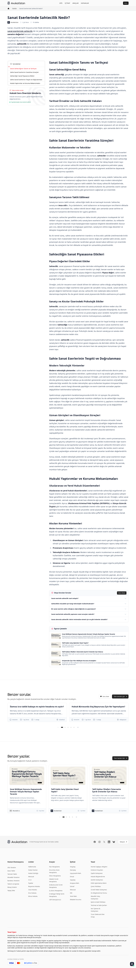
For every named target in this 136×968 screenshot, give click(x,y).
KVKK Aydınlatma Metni (99, 883)
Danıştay (73, 870)
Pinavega (36, 842)
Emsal (72, 876)
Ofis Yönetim (11, 867)
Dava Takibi (11, 871)
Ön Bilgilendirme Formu (99, 893)
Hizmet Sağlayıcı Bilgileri (99, 867)
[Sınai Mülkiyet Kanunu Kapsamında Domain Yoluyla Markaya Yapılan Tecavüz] (27, 776)
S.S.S (29, 880)
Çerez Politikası (96, 886)
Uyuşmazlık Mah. (75, 873)
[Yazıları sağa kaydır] (76, 817)
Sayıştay (72, 880)
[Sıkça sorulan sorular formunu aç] (132, 964)
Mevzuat (31, 876)
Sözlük (14, 8)
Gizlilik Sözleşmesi (97, 880)
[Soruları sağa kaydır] (77, 727)
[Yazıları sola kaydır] (59, 817)
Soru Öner (121, 593)
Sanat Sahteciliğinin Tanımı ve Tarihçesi (23, 69)
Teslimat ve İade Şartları (99, 905)
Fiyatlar (30, 883)
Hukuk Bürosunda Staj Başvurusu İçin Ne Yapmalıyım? (98, 706)
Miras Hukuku (33, 896)
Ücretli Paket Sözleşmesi (99, 890)
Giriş (125, 3)
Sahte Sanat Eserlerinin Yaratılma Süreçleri (24, 72)
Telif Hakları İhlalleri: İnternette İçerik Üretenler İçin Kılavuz (106, 790)
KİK (71, 893)
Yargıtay (72, 867)
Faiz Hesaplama (54, 867)
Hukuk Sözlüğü (33, 873)
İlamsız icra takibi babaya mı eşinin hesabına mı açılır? (37, 706)
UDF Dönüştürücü (55, 900)
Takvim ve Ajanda (13, 884)
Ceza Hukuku (32, 890)
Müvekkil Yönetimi (13, 877)
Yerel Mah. (73, 896)
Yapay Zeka (11, 890)
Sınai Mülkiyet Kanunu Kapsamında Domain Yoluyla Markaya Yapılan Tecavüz (26, 791)
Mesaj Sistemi (12, 887)
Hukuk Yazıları (33, 870)
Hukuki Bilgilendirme (98, 876)
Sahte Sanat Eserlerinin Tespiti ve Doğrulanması (26, 80)
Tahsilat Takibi (12, 874)
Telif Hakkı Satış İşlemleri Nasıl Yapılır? (65, 790)
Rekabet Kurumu (75, 899)
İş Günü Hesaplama (55, 891)
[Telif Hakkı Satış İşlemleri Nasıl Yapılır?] (68, 776)
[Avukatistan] (16, 3)
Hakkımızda (32, 867)
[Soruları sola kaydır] (58, 727)
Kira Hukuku (32, 893)
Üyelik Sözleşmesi (97, 873)
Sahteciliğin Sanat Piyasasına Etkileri (22, 76)
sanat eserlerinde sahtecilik (20, 31)
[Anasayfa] (8, 9)
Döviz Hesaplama (55, 876)
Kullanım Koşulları (97, 870)
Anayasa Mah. (74, 883)
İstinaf (72, 886)
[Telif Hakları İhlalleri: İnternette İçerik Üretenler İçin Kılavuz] (109, 776)
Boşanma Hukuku (34, 886)
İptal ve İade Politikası (98, 902)
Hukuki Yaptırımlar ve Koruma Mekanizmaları (25, 83)
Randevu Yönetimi (13, 881)
